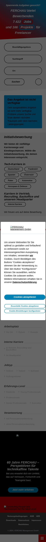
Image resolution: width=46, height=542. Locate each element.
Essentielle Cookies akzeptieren (25, 306)
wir (31, 255)
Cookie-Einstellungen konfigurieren (24, 311)
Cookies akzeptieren (25, 297)
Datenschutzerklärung (25, 282)
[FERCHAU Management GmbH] (23, 228)
